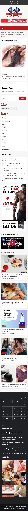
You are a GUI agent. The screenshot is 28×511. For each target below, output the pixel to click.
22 (21, 415)
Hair (3, 133)
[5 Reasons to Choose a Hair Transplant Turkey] (14, 373)
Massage (4, 139)
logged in (11, 91)
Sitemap (19, 3)
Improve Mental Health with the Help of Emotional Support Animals (12, 164)
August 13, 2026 (11, 306)
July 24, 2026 (10, 333)
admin (4, 306)
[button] (2, 28)
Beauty (4, 118)
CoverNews (13, 508)
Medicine (4, 143)
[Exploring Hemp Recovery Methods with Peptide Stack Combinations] (14, 264)
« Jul (3, 425)
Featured (4, 130)
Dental (4, 127)
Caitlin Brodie (6, 386)
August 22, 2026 (13, 278)
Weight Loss (5, 149)
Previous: (13, 76)
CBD (3, 124)
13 (14, 411)
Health (4, 136)
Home (8, 3)
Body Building (6, 121)
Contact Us (13, 3)
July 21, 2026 (10, 360)
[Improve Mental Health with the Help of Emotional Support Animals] (14, 291)
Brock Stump (5, 278)
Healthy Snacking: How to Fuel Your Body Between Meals (13, 169)
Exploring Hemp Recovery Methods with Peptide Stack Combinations (12, 160)
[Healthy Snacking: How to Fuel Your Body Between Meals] (14, 319)
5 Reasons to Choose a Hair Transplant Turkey (12, 179)
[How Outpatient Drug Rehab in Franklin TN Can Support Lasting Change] (14, 346)
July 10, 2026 (13, 386)
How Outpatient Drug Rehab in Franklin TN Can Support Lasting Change (13, 174)
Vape (3, 146)
